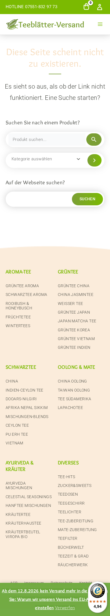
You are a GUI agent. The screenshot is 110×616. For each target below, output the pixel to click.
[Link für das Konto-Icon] (100, 7)
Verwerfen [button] (65, 607)
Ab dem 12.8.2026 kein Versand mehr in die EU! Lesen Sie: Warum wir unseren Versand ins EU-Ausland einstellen (55, 599)
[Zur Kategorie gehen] (94, 160)
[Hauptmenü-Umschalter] (100, 24)
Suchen (87, 199)
